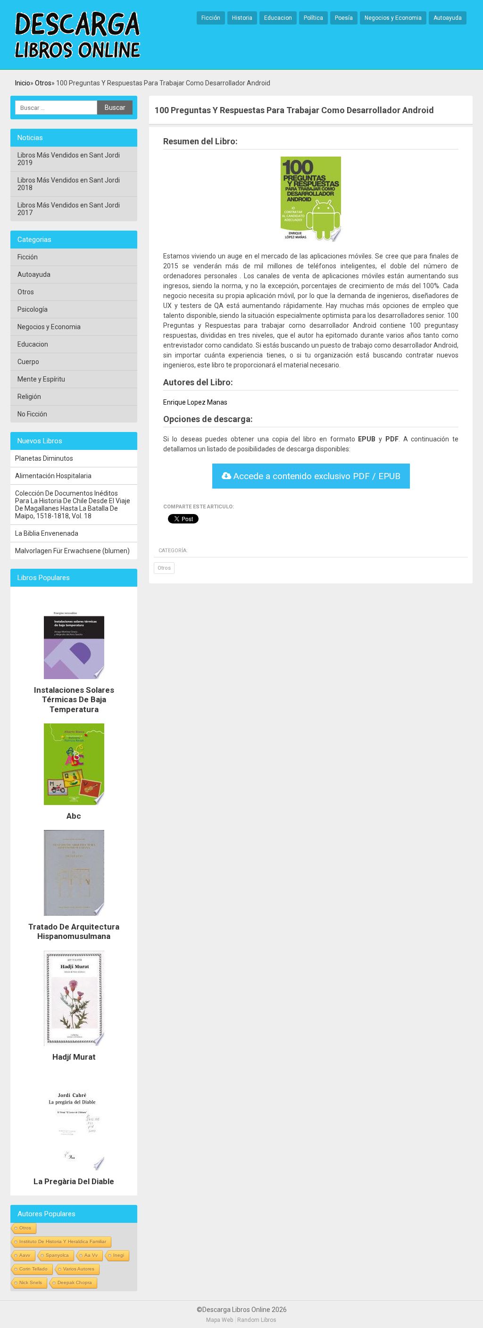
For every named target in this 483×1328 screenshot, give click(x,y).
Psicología (32, 309)
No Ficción (32, 414)
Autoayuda (447, 18)
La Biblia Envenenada (46, 533)
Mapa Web (219, 1320)
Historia (242, 18)
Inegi (118, 1255)
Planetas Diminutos (44, 458)
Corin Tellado (33, 1268)
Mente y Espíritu (41, 379)
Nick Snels (30, 1282)
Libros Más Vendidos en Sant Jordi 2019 (68, 158)
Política (313, 18)
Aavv (24, 1255)
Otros (43, 83)
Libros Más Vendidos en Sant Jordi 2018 (68, 183)
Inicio (22, 83)
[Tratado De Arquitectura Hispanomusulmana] (74, 918)
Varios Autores (78, 1268)
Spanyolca (57, 1255)
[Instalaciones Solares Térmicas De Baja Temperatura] (74, 681)
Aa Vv (91, 1255)
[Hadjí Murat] (74, 1048)
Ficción (210, 18)
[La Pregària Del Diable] (74, 1173)
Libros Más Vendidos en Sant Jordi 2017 (68, 208)
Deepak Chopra (75, 1282)
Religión (29, 396)
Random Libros (256, 1320)
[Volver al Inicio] (77, 35)
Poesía (344, 18)
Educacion (278, 18)
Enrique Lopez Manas (195, 402)
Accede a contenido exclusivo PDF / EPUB (315, 476)
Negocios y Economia (393, 18)
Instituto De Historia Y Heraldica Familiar (62, 1241)
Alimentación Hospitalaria (53, 476)
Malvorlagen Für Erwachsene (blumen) (72, 551)
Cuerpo (28, 361)
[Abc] (74, 807)
